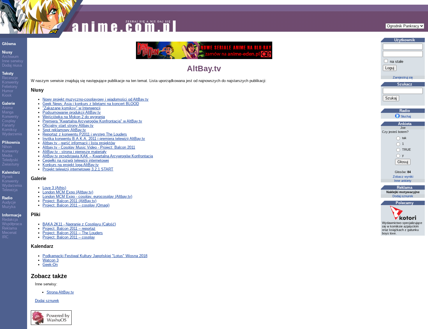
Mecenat (9, 232)
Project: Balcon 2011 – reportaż (69, 228)
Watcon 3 (51, 260)
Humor (7, 91)
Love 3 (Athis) (54, 188)
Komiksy (9, 129)
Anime (7, 108)
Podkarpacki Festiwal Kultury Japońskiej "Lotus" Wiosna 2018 (95, 256)
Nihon (7, 147)
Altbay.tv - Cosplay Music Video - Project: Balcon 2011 (89, 147)
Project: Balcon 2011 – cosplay (69, 237)
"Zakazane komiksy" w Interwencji (71, 108)
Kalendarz (11, 172)
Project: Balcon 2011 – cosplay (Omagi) (76, 205)
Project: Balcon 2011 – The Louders (73, 233)
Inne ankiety (402, 180)
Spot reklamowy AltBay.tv (64, 130)
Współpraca (12, 224)
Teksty (7, 73)
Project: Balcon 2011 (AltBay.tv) (69, 201)
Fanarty (8, 125)
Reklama (9, 228)
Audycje (9, 202)
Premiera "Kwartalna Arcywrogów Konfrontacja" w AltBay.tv (92, 121)
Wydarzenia (12, 134)
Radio (7, 198)
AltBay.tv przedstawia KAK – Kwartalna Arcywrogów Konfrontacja (98, 156)
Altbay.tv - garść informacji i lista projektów (79, 143)
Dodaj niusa (12, 65)
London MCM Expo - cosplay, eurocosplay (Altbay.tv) (87, 196)
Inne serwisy (12, 61)
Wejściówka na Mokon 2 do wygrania (74, 117)
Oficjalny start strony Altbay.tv (68, 125)
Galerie (8, 103)
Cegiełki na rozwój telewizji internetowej (76, 160)
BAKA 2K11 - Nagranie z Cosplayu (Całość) (79, 224)
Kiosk (7, 95)
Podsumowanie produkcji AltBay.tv (72, 112)
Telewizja (9, 190)
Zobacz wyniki (403, 176)
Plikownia (11, 142)
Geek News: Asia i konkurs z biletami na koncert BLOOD (91, 104)
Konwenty (10, 82)
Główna (9, 44)
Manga (7, 112)
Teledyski (10, 160)
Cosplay (9, 121)
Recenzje (10, 78)
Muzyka (8, 206)
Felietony (9, 86)
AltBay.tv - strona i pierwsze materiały (75, 152)
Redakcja (10, 219)
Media (7, 155)
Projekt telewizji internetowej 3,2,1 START (78, 169)
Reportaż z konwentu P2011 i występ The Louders (85, 134)
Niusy (7, 52)
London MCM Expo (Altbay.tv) (68, 192)
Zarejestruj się (403, 77)
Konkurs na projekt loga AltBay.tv (71, 165)
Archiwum (10, 56)
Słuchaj (405, 116)
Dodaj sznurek (47, 300)
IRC (5, 237)
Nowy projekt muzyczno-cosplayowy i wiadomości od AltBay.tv (95, 99)
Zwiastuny (10, 164)
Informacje (11, 215)
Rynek (7, 177)
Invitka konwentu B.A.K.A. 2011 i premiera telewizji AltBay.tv (94, 138)
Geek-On (50, 264)
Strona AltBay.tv (60, 292)
